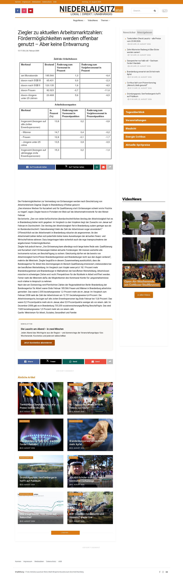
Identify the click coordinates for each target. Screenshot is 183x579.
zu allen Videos (143, 295)
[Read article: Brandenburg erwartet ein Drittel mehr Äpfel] (90, 435)
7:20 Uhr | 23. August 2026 (140, 55)
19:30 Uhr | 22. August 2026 (140, 99)
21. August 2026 (77, 521)
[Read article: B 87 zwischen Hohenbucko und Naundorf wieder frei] (90, 508)
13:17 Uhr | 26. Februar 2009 (28, 51)
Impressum (26, 2)
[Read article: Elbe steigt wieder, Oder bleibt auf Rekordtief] (40, 508)
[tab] (129, 32)
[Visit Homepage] (91, 11)
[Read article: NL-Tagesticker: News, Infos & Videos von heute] (90, 398)
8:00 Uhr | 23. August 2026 (140, 44)
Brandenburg (26, 385)
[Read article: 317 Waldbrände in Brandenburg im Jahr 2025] (90, 544)
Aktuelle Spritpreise (138, 144)
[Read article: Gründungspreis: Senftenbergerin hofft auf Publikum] (40, 471)
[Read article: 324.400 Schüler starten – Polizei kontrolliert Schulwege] (90, 471)
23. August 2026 (28, 412)
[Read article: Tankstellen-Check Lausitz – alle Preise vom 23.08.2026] (40, 398)
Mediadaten (36, 2)
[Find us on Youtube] (30, 10)
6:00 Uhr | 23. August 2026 (140, 66)
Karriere (18, 2)
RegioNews (78, 20)
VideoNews (93, 20)
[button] (143, 223)
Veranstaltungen (136, 120)
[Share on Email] (103, 167)
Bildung (73, 458)
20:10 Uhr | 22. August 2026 (140, 88)
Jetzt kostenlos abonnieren (38, 342)
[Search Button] (155, 10)
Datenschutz (47, 2)
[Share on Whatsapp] (97, 167)
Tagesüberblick (135, 112)
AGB (55, 2)
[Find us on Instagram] (24, 10)
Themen (104, 20)
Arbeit (23, 567)
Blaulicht (131, 128)
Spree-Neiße (75, 567)
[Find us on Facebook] (17, 10)
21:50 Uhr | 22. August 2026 (140, 77)
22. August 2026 (77, 448)
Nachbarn (24, 421)
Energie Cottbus (135, 136)
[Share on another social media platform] (110, 167)
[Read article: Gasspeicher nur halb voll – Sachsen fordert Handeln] (40, 435)
